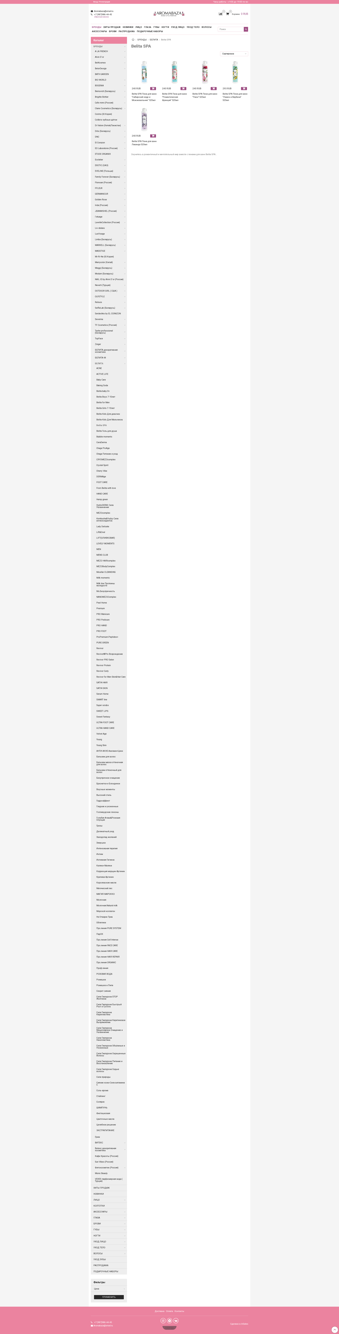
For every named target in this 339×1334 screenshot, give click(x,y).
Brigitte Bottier (101, 97)
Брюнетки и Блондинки (108, 783)
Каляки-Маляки (104, 865)
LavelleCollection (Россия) (107, 222)
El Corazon (100, 142)
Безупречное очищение (108, 778)
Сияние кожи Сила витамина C (110, 1083)
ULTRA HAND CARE (105, 728)
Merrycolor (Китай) (104, 262)
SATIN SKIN (102, 688)
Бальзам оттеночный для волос (108, 771)
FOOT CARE (101, 482)
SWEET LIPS (102, 711)
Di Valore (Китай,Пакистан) (108, 125)
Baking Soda (102, 385)
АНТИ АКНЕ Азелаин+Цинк (109, 751)
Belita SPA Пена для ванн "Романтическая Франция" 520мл (174, 97)
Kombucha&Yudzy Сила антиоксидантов (107, 519)
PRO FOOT (101, 631)
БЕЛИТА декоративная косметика (106, 351)
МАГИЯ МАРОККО (105, 894)
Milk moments (103, 578)
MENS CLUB (102, 555)
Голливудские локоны (107, 812)
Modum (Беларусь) (104, 273)
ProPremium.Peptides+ (107, 637)
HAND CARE (102, 493)
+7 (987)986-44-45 (103, 14)
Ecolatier (99, 159)
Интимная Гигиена (105, 860)
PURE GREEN (102, 642)
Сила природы (103, 1077)
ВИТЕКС (99, 1142)
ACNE (99, 368)
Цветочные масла (105, 1119)
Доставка (159, 1311)
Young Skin (101, 745)
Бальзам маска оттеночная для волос (109, 763)
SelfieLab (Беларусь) (105, 308)
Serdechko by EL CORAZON (108, 313)
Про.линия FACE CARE (107, 945)
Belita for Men (103, 402)
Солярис (100, 1102)
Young (99, 739)
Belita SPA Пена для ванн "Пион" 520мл (204, 95)
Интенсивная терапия (106, 848)
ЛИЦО (138, 27)
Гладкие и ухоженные (107, 806)
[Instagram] (163, 1320)
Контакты (179, 1311)
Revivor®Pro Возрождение (109, 654)
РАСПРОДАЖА (127, 31)
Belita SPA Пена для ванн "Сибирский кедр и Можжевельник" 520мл (144, 97)
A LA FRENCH (101, 51)
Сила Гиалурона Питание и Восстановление (109, 1062)
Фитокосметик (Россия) (106, 1167)
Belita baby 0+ (103, 391)
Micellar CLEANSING (106, 572)
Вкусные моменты (105, 789)
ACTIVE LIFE (102, 374)
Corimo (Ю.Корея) (103, 114)
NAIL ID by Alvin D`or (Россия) (109, 279)
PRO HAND (101, 625)
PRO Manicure (103, 614)
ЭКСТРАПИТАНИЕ (105, 1130)
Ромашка (101, 979)
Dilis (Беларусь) (102, 131)
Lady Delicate (102, 526)
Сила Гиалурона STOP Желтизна (107, 997)
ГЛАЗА (147, 27)
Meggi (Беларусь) (103, 268)
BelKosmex (100, 62)
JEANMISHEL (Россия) (106, 211)
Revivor (99, 648)
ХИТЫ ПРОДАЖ (112, 27)
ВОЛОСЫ (206, 27)
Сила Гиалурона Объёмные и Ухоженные (110, 1046)
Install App (169, 1328)
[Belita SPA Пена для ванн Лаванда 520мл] (144, 119)
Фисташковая (103, 1113)
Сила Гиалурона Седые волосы (107, 1070)
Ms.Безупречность (105, 591)
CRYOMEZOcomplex (105, 459)
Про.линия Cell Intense (107, 939)
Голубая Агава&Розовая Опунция (108, 819)
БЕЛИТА (154, 39)
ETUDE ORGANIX (103, 154)
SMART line (101, 699)
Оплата (169, 1311)
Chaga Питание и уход (107, 454)
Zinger (98, 344)
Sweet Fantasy (103, 716)
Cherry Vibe (101, 471)
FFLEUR (98, 188)
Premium (100, 608)
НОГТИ (165, 27)
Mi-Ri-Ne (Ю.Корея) (104, 256)
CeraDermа (101, 442)
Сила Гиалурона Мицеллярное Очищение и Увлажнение (109, 1030)
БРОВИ (113, 31)
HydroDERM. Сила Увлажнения (104, 506)
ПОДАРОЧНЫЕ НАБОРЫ (150, 31)
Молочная (101, 900)
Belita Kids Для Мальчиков (109, 419)
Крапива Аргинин (105, 877)
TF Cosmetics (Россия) (106, 325)
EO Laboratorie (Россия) (106, 148)
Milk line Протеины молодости (105, 584)
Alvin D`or (99, 57)
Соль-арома (102, 1090)
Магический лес (104, 888)
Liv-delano (100, 228)
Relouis (98, 302)
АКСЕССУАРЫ (99, 31)
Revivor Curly (102, 671)
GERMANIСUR (101, 194)
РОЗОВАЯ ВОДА (104, 974)
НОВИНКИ (128, 27)
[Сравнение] (220, 13)
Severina (99, 319)
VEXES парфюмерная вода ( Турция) (108, 1180)
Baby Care (101, 379)
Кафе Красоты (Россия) (106, 1156)
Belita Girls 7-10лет (105, 408)
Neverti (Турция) (102, 285)
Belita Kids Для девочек (108, 414)
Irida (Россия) (101, 205)
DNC (97, 137)
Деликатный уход (105, 831)
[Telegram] (169, 1320)
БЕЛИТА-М (100, 357)
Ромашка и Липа (104, 985)
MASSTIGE (100, 251)
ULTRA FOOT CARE (105, 722)
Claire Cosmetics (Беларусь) (108, 108)
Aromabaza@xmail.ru (103, 11)
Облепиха (101, 922)
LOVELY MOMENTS (105, 543)
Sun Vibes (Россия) (104, 1162)
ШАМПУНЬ (101, 1107)
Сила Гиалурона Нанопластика (104, 1039)
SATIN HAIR (102, 682)
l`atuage (98, 216)
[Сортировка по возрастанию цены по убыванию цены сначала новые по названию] (234, 53)
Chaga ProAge (103, 448)
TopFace (99, 338)
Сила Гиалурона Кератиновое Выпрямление (110, 1021)
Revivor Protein (103, 665)
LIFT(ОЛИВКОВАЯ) (105, 538)
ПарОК (99, 934)
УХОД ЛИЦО (178, 27)
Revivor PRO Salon (105, 659)
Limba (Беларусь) (103, 239)
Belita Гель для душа (106, 431)
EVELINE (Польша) (104, 171)
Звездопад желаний (106, 837)
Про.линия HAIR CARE (107, 951)
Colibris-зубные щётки (106, 119)
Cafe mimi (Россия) (104, 102)
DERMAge (101, 476)
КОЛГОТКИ (99, 1206)
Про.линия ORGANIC (106, 962)
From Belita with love (106, 488)
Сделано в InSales (239, 1324)
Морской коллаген (105, 911)
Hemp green (102, 499)
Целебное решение (106, 1124)
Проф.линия (102, 968)
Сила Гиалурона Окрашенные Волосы (111, 1054)
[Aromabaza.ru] (169, 13)
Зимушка (101, 843)
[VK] (176, 1320)
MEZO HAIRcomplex (105, 560)
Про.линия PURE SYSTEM (108, 928)
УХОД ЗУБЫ (99, 1259)
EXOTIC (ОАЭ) (101, 165)
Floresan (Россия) (103, 182)
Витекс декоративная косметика (105, 1149)
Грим (97, 1137)
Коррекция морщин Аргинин (110, 871)
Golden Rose (101, 199)
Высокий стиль (103, 795)
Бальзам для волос (106, 756)
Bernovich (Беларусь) (105, 91)
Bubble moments (104, 436)
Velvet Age (101, 734)
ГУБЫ (156, 27)
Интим (99, 854)
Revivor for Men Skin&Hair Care (111, 677)
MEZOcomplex (103, 513)
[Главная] (133, 39)
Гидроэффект (103, 801)
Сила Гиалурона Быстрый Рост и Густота (109, 1005)
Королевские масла (106, 882)
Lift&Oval (100, 532)
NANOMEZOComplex (106, 597)
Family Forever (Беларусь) (107, 177)
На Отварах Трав (104, 917)
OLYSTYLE (100, 296)
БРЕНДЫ (96, 27)
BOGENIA (99, 85)
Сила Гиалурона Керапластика (104, 1013)
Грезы (99, 825)
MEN (98, 549)
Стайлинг (100, 1096)
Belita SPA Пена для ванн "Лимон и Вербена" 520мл (235, 97)
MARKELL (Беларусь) (105, 245)
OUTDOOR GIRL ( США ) (106, 291)
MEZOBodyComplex (105, 566)
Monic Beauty (101, 1173)
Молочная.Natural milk (106, 905)
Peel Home (101, 602)
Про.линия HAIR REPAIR (108, 957)
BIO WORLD (100, 80)
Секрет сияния (103, 991)
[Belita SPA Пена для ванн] (144, 72)
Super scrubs (102, 705)
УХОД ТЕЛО (193, 27)
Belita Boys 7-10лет (105, 397)
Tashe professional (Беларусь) (104, 331)
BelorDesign (100, 68)
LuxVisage (100, 234)
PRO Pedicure (103, 620)
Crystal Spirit (102, 465)
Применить (109, 1297)
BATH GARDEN (102, 74)
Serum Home (102, 694)
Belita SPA (101, 425)
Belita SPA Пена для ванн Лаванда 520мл (144, 143)
